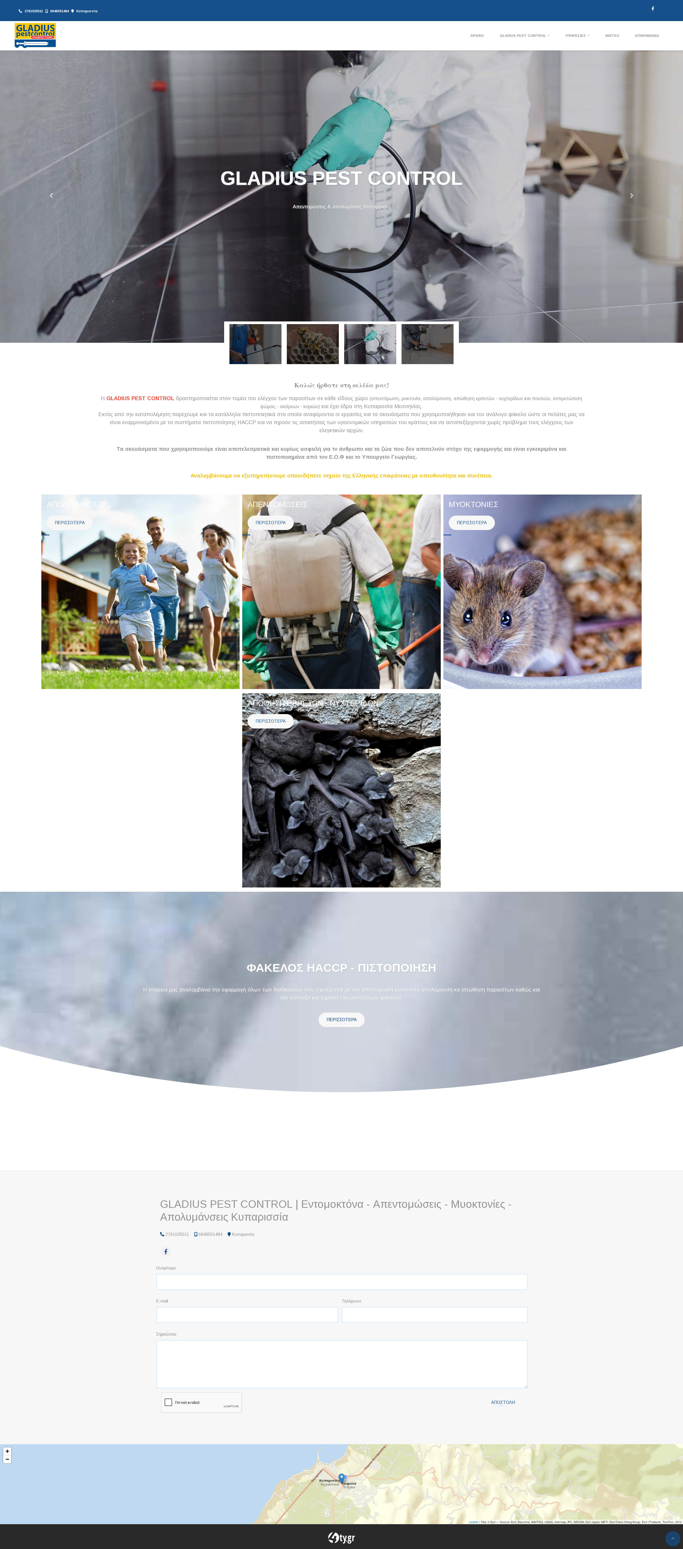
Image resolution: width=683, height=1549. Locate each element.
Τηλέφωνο (351, 1301)
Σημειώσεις (166, 1334)
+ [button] (7, 1451)
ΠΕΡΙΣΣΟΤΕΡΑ (70, 522)
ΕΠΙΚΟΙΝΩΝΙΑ (647, 36)
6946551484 (59, 11)
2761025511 (34, 11)
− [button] (7, 1459)
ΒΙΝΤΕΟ (612, 36)
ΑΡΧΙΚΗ (477, 36)
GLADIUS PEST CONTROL (523, 36)
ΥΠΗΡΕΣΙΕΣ (576, 36)
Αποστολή (503, 1402)
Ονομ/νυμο (166, 1268)
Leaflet (473, 1522)
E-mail (162, 1301)
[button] (51, 195)
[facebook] (652, 8)
